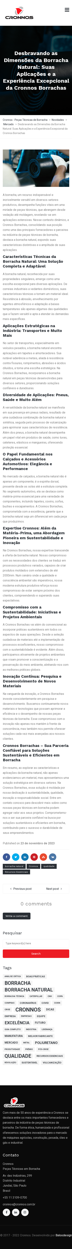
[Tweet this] (15, 857)
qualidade (48, 866)
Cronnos (33, 866)
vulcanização (52, 1062)
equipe (41, 1016)
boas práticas (35, 976)
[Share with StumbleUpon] (43, 857)
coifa (60, 996)
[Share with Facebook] (6, 857)
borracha (18, 983)
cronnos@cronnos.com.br (19, 1204)
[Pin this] (34, 857)
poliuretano (46, 1043)
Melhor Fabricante (40, 1036)
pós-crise (43, 1049)
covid (45, 1003)
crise (7, 1009)
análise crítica (13, 976)
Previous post (22, 889)
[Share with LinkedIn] (25, 857)
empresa (10, 1016)
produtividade (12, 1049)
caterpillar (36, 996)
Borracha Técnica (14, 996)
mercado (11, 1042)
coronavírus (28, 1003)
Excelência (17, 1023)
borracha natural (14, 866)
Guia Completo (13, 1029)
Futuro (40, 1022)
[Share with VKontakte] (52, 857)
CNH (50, 996)
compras (9, 1003)
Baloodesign (64, 1235)
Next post (52, 889)
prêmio (29, 1049)
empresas (26, 1016)
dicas (50, 1009)
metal (26, 1043)
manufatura (14, 1036)
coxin (57, 1003)
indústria (31, 1029)
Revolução (10, 1062)
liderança (47, 1029)
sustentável (29, 1062)
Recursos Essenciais (16, 872)
